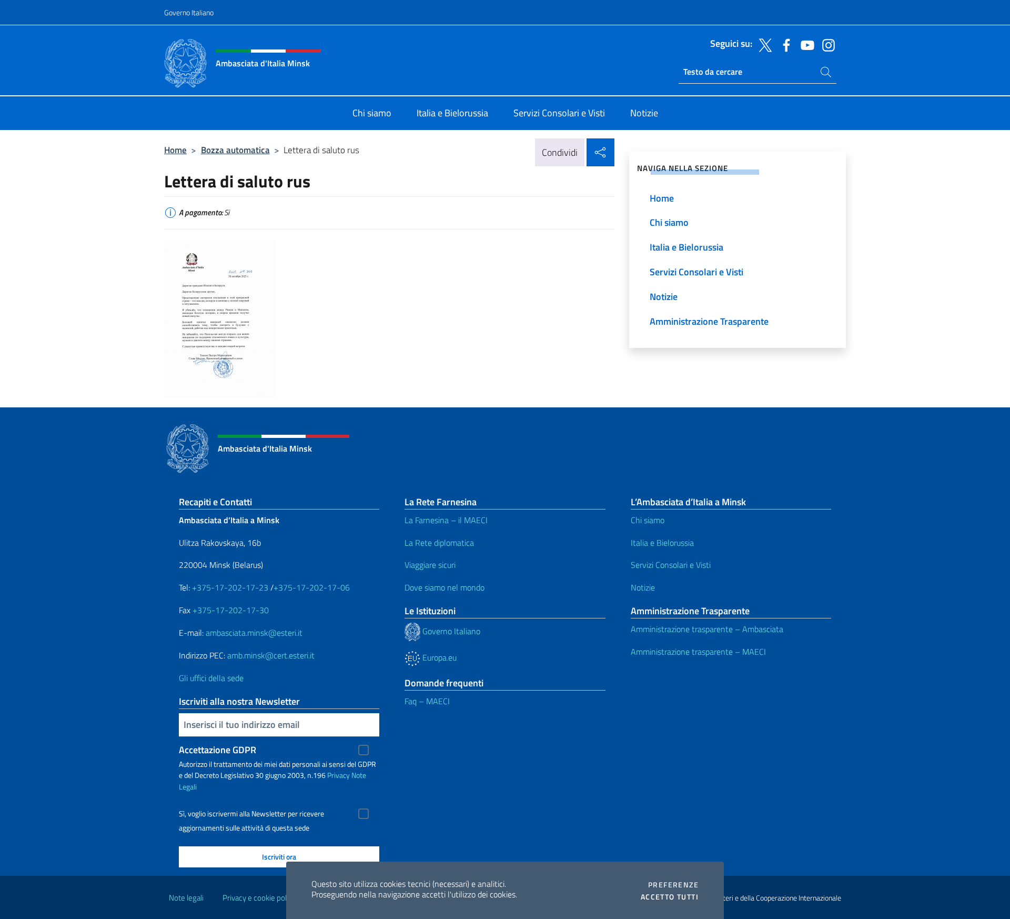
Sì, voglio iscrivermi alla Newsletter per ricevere (251, 814)
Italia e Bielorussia (662, 542)
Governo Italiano (189, 12)
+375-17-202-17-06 (312, 587)
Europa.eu (438, 657)
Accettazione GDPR (217, 750)
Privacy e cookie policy (259, 898)
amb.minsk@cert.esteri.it (271, 655)
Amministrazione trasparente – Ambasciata (707, 629)
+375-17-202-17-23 (229, 587)
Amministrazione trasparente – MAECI (698, 651)
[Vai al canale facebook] (783, 44)
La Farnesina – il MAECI (446, 520)
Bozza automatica (235, 149)
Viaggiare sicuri (430, 564)
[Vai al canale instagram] (825, 44)
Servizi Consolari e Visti (671, 564)
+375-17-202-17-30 (231, 610)
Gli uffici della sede (211, 678)
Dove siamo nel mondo (444, 587)
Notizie (643, 587)
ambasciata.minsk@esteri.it (254, 632)
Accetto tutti (670, 897)
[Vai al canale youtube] (804, 44)
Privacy (338, 775)
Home (175, 149)
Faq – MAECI (427, 701)
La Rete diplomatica (439, 542)
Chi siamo (647, 520)
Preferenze (673, 884)
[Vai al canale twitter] (762, 44)
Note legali (186, 898)
